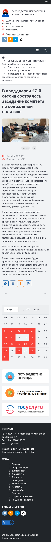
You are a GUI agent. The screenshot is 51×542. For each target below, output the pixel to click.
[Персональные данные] (25, 393)
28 (32, 350)
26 (19, 350)
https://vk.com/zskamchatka (16, 274)
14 (32, 337)
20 (25, 344)
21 (32, 344)
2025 (28, 309)
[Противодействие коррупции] (25, 376)
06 (25, 331)
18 (12, 344)
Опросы (16, 493)
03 (5, 331)
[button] (23, 148)
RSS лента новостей (22, 500)
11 (12, 337)
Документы (18, 474)
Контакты (17, 487)
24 (5, 350)
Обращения (17, 480)
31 (5, 357)
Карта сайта (18, 490)
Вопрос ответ (19, 483)
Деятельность (19, 470)
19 (19, 344)
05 (19, 331)
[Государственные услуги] (25, 409)
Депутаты (17, 477)
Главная (16, 464)
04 (12, 331)
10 (5, 337)
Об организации (20, 467)
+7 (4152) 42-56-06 (14, 26)
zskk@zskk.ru (12, 29)
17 (5, 344)
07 (32, 331)
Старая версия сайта (22, 496)
